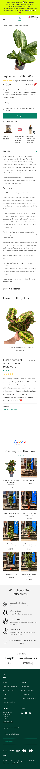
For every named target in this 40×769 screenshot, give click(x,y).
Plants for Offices (8, 690)
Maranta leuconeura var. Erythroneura (20, 347)
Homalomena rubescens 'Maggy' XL (29, 545)
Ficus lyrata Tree (11, 574)
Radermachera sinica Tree (29, 575)
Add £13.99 (29, 142)
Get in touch (25, 687)
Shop (11, 25)
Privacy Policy (25, 694)
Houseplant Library (9, 702)
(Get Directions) (8, 721)
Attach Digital (14, 763)
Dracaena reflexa (29, 480)
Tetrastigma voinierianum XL (11, 545)
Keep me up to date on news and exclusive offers (20, 109)
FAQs (4, 698)
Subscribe (9, 741)
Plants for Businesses (10, 687)
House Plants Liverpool (28, 698)
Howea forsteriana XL (11, 513)
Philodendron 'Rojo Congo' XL (29, 514)
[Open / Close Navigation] (4, 19)
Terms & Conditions (27, 690)
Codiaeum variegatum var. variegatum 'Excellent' (11, 482)
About (5, 694)
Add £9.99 (6, 139)
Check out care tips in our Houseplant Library (22, 642)
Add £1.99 (17, 142)
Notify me (20, 116)
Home (5, 25)
